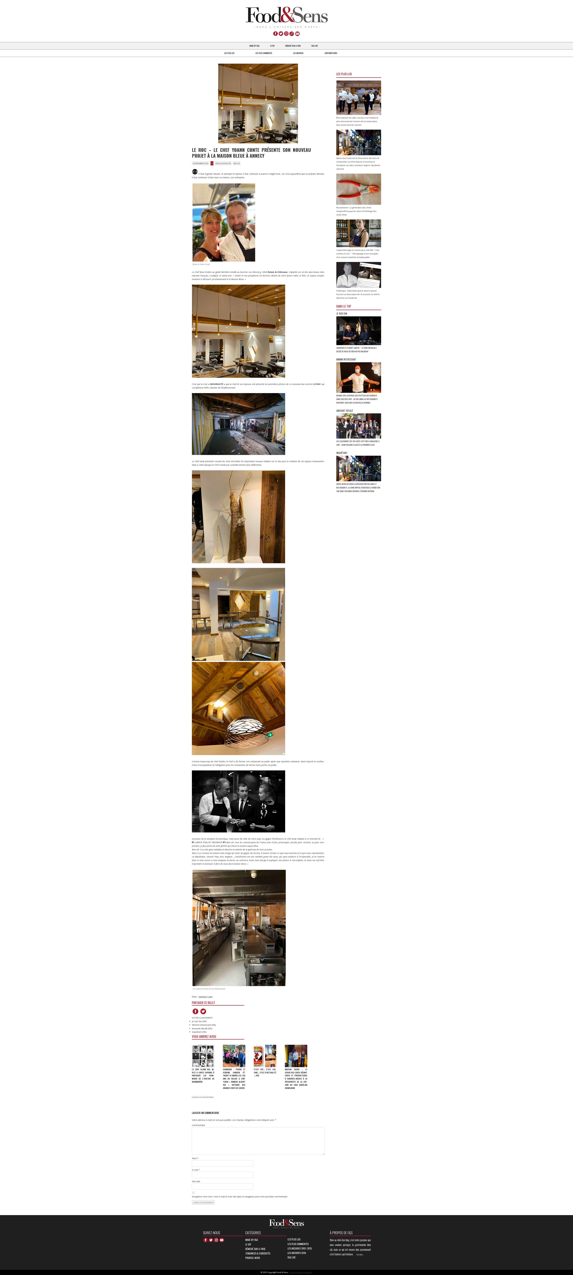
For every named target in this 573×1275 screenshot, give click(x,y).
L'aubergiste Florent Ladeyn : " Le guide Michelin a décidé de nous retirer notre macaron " (356, 349)
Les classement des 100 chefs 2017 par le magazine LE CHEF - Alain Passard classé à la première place (358, 443)
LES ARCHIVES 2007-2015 (300, 1248)
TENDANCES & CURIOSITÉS (257, 1253)
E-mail (196, 1169)
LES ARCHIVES (298, 53)
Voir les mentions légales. (300, 1272)
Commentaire (198, 1125)
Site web (196, 1181)
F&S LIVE (314, 45)
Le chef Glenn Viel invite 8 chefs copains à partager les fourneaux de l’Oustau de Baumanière (203, 1075)
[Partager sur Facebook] (195, 1014)
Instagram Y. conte (205, 996)
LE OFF (272, 45)
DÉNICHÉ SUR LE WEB (293, 45)
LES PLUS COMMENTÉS (263, 53)
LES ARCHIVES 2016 (297, 1253)
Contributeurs (331, 53)
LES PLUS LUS (229, 53)
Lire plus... (360, 1254)
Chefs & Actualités (223, 163)
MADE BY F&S (254, 45)
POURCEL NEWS (252, 1258)
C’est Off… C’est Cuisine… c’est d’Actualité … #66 (265, 1072)
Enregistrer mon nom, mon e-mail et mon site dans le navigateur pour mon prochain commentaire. (240, 1196)
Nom (195, 1158)
